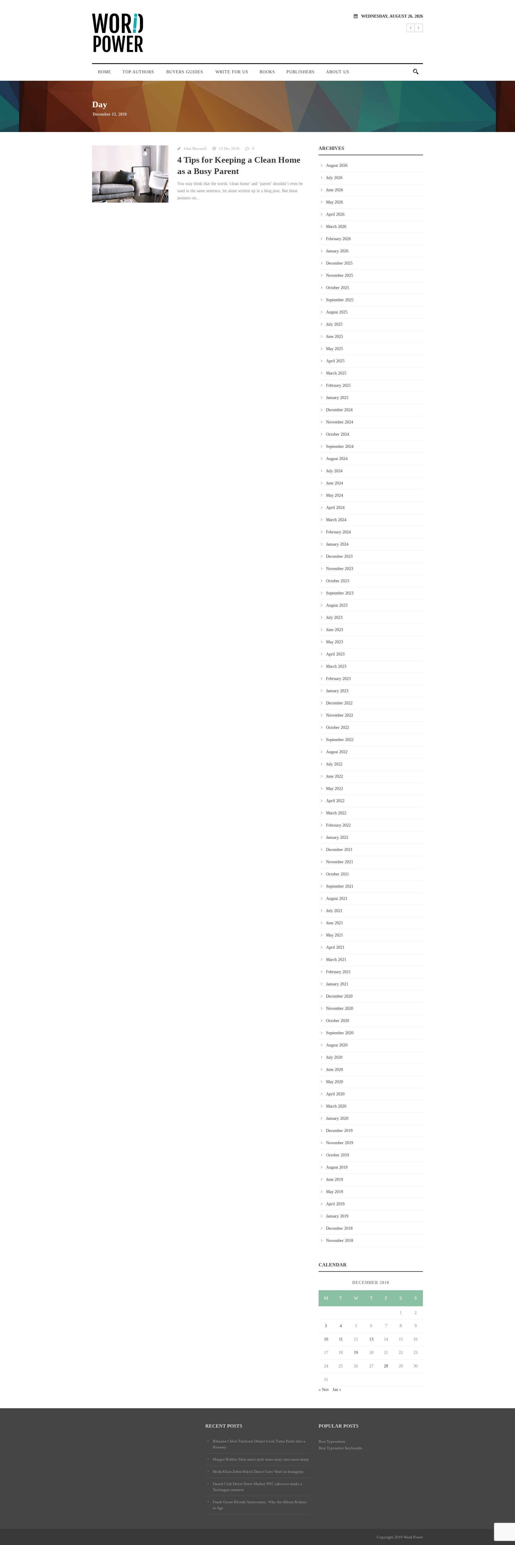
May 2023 (334, 642)
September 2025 (339, 300)
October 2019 (337, 1155)
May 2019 (334, 1192)
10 (326, 1339)
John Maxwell (195, 148)
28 (386, 1366)
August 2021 (337, 898)
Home (104, 72)
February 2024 (338, 532)
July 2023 (334, 617)
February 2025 (338, 385)
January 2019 (337, 1216)
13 (371, 1339)
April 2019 (335, 1204)
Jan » (337, 1389)
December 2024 (339, 410)
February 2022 (338, 825)
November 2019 (339, 1143)
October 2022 (337, 727)
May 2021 (334, 935)
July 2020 (334, 1057)
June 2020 (334, 1069)
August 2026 (337, 165)
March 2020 (336, 1106)
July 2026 (334, 178)
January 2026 (337, 251)
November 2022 (339, 715)
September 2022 (339, 739)
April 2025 (335, 361)
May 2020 (334, 1082)
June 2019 (334, 1179)
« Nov (324, 1389)
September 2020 (339, 1033)
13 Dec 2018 (229, 148)
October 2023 (337, 581)
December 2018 (339, 1228)
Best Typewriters (332, 1441)
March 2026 (336, 226)
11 (341, 1339)
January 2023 (337, 691)
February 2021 (338, 972)
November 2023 (339, 568)
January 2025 (337, 397)
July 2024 (334, 471)
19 (356, 1352)
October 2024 (337, 434)
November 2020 (339, 1008)
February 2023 (338, 678)
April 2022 (335, 801)
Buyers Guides (184, 72)
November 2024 (339, 422)
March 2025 (336, 373)
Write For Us (231, 72)
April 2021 (335, 947)
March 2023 (336, 666)
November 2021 (339, 862)
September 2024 (339, 446)
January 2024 (337, 544)
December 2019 (339, 1130)
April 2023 (335, 654)
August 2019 (337, 1167)
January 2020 (337, 1118)
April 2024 (335, 507)
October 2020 (337, 1020)
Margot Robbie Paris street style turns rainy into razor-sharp (261, 1459)
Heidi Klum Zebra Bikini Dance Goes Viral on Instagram (258, 1471)
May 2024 (334, 495)
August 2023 (337, 605)
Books (267, 72)
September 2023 (339, 593)
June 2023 (334, 630)
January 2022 (337, 837)
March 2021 (336, 959)
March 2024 (336, 520)
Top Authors (138, 72)
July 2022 (334, 764)
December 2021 (339, 849)
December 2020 (339, 996)
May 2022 (334, 788)
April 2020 (335, 1094)
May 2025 (334, 349)
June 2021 (334, 923)
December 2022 (339, 703)
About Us (337, 72)
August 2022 (337, 752)
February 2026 (338, 239)
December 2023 (339, 556)
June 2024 (334, 483)
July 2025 (334, 324)
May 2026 (334, 202)
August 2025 (337, 312)
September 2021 (339, 886)
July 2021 (334, 911)
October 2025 (337, 287)
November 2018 (339, 1240)
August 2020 (337, 1045)
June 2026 (334, 190)
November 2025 (339, 275)
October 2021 (337, 874)
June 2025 (334, 336)
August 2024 (337, 458)
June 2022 (334, 776)
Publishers (300, 72)
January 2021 (337, 984)
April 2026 (335, 214)
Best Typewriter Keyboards (340, 1448)
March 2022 (336, 813)
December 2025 (339, 263)
